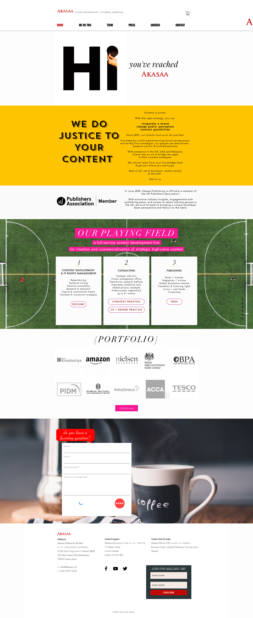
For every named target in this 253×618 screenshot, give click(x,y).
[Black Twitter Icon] (125, 569)
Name (66, 446)
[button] (188, 13)
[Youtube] (115, 569)
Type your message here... (76, 477)
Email (66, 457)
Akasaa (65, 11)
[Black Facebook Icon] (106, 569)
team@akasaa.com (68, 567)
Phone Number (71, 467)
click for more (126, 408)
